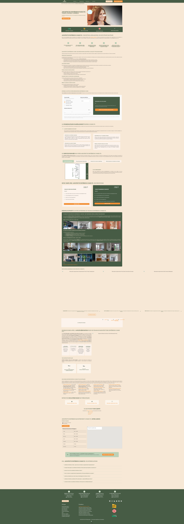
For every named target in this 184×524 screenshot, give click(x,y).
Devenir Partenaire (65, 511)
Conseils (93, 1)
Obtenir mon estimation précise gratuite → (106, 109)
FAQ (62, 512)
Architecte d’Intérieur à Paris (84, 506)
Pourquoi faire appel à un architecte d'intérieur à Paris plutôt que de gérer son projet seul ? (80, 467)
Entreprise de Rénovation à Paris (85, 510)
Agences (74, 1)
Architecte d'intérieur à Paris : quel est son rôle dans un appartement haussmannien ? (79, 464)
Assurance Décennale (66, 515)
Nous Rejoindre (64, 508)
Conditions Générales (66, 516)
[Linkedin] (110, 501)
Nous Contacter (65, 510)
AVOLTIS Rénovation (64, 3)
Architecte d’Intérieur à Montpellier (85, 508)
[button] (104, 15)
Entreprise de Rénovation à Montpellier (86, 515)
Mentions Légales (65, 513)
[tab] (68, 161)
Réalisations (81, 1)
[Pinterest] (121, 501)
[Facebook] (119, 501)
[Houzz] (114, 501)
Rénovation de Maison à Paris (84, 512)
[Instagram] (112, 501)
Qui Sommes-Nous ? (65, 506)
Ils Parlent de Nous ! (65, 507)
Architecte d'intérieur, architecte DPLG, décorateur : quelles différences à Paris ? (78, 478)
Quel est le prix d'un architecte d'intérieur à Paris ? (73, 470)
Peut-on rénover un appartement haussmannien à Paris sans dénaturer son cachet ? (79, 473)
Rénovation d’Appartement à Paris (85, 507)
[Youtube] (117, 501)
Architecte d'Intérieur (71, 3)
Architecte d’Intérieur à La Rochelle (85, 511)
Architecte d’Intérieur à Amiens (84, 513)
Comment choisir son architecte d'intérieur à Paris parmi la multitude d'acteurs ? (78, 481)
